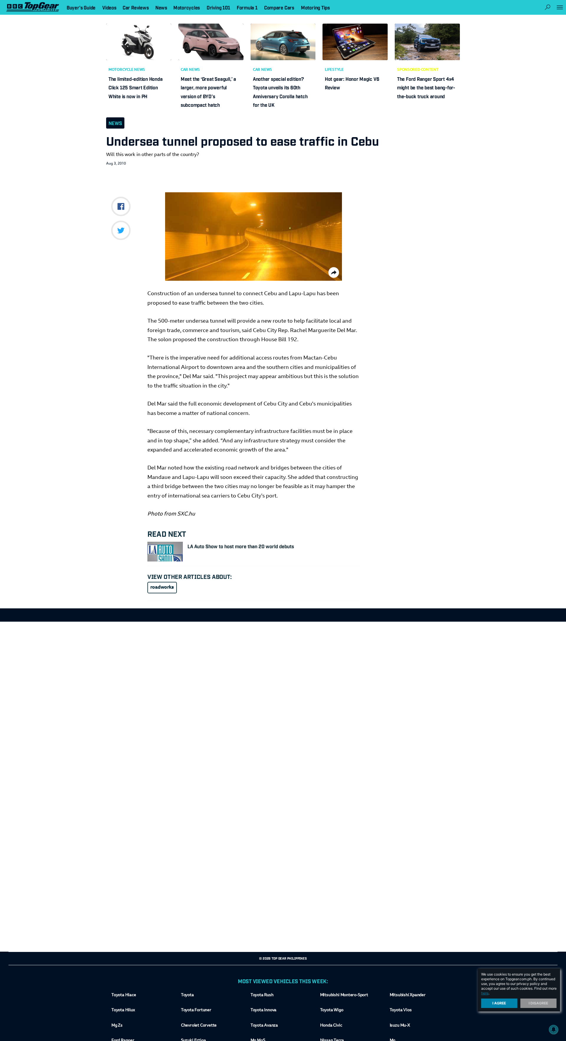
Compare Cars (279, 7)
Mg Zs (117, 1026)
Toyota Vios (401, 1010)
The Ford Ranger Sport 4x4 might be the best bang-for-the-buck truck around (426, 87)
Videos (109, 7)
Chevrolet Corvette (199, 1026)
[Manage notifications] (553, 1029)
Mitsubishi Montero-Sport (344, 995)
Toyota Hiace (123, 995)
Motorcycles (186, 7)
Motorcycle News (126, 70)
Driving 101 (218, 7)
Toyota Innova (264, 1010)
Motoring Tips (315, 7)
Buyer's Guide (81, 7)
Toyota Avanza (264, 1026)
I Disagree (538, 1003)
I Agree (499, 1003)
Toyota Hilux (123, 1010)
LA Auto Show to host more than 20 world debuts (240, 546)
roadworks (162, 587)
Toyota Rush (262, 995)
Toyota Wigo (331, 1010)
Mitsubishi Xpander (408, 995)
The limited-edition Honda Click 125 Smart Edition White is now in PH (135, 87)
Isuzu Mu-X (400, 1026)
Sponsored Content (418, 70)
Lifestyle (334, 70)
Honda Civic (331, 1026)
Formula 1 (247, 7)
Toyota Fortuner (196, 1010)
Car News (190, 70)
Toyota (187, 995)
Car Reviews (136, 7)
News (115, 123)
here (484, 993)
